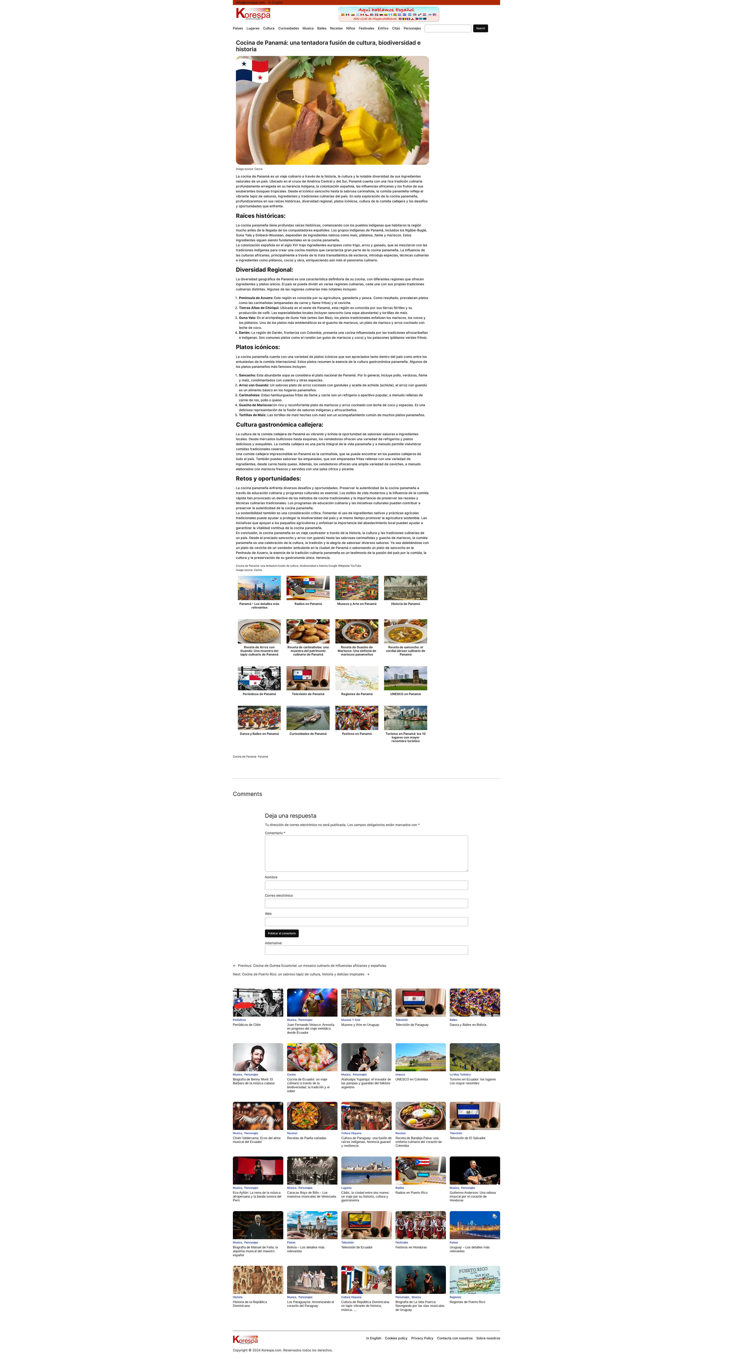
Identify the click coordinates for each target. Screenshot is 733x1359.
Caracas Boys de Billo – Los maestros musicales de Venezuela (311, 1194)
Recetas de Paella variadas (306, 1138)
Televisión (402, 1019)
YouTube (355, 565)
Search (480, 28)
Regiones (455, 1297)
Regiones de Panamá (357, 694)
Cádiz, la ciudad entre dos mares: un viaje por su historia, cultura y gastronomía (365, 1196)
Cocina (291, 1074)
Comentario (275, 833)
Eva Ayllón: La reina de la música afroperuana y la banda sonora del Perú (257, 1196)
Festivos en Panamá (357, 734)
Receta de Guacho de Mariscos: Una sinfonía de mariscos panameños (357, 650)
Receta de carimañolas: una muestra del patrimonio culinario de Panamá (308, 650)
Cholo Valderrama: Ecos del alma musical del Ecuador (256, 1140)
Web (268, 914)
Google (333, 565)
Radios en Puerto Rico (412, 1192)
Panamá (263, 756)
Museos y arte (350, 1019)
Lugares (346, 1187)
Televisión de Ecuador (357, 1247)
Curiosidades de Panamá (308, 734)
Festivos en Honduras (411, 1247)
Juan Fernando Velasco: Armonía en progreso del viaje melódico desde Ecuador (310, 1028)
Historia (237, 1297)
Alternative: (274, 943)
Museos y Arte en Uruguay (360, 1025)
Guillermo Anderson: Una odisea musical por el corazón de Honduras (473, 1196)
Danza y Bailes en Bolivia (468, 1025)
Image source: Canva (249, 168)
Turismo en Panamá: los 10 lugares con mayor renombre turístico (406, 737)
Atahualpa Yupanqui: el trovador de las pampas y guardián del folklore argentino (366, 1083)
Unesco (400, 1074)
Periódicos (239, 1019)
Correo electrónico (279, 895)
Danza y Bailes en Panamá (259, 734)
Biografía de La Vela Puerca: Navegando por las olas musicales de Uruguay (420, 1306)
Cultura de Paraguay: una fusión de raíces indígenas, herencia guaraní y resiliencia (366, 1142)
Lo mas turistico (460, 1074)
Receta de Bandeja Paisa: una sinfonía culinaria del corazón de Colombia (419, 1142)
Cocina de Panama (244, 756)
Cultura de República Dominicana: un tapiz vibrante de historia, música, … (365, 1306)
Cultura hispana (351, 1133)
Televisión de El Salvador (468, 1138)
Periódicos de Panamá (259, 694)
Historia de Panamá (405, 604)
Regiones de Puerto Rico (467, 1302)
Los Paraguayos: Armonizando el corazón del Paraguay (310, 1304)
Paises (291, 1242)
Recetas (292, 1133)
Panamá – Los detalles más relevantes (259, 605)
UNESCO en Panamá (405, 694)
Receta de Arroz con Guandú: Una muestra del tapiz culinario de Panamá (259, 650)
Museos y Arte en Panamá (356, 604)
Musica (291, 1019)
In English (276, 2)
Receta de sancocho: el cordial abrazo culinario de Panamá (405, 650)
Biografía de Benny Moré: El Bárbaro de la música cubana (253, 1081)
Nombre (271, 877)
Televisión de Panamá (308, 694)
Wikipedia (344, 565)
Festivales (402, 1242)
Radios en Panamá (308, 604)
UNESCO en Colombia (412, 1079)
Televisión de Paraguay (412, 1025)
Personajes (305, 1019)
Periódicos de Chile (247, 1025)
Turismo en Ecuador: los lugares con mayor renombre (473, 1081)
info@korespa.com (250, 2)
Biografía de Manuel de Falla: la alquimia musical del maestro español (255, 1251)
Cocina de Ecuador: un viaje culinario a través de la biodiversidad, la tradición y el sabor (308, 1085)
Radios (400, 1187)
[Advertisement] (464, 103)
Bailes (453, 1019)
